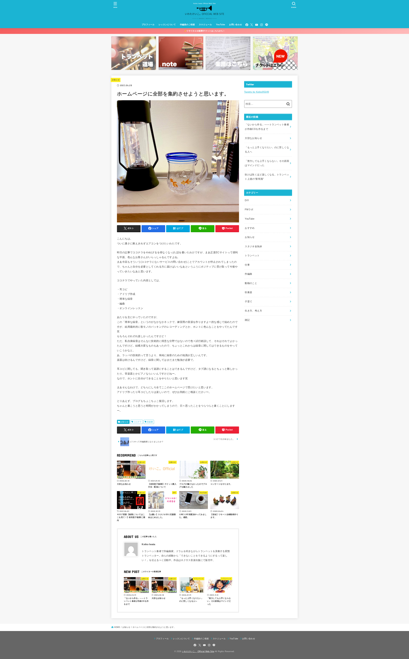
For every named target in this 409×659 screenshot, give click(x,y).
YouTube (220, 24)
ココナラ (138, 422)
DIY (247, 200)
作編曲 (248, 274)
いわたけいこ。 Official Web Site (198, 651)
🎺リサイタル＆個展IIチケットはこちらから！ (204, 31)
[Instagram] (261, 24)
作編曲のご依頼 (187, 24)
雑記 (247, 320)
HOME (117, 627)
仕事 (247, 265)
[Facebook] (246, 24)
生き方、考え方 (253, 310)
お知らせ (116, 80)
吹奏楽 (248, 292)
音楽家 (150, 422)
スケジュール (205, 24)
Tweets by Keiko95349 (256, 92)
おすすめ (250, 228)
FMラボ (249, 209)
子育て (248, 301)
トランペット (252, 255)
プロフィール (148, 24)
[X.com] (251, 24)
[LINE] (266, 24)
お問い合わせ (235, 24)
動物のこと (251, 283)
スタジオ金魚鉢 (253, 246)
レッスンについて (167, 24)
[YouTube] (256, 24)
